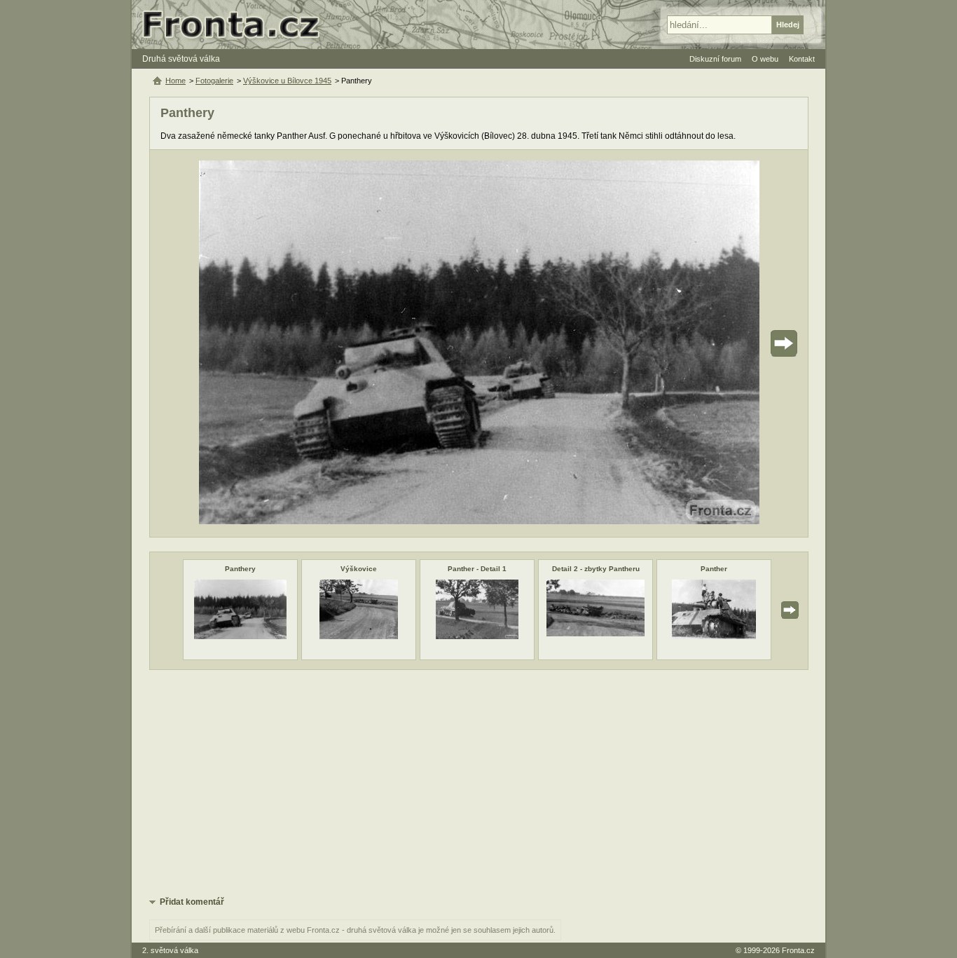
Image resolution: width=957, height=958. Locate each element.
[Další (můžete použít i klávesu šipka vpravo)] (744, 343)
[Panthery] (240, 636)
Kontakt (802, 59)
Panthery (240, 569)
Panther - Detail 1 (477, 569)
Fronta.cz (798, 950)
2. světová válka (170, 950)
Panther (714, 569)
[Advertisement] (478, 782)
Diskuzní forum (715, 59)
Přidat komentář (192, 902)
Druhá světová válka (181, 59)
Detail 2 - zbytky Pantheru (596, 569)
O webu (765, 59)
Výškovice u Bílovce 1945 (287, 80)
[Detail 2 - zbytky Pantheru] (595, 633)
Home (175, 80)
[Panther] (713, 636)
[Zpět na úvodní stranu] (237, 24)
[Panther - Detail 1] (477, 636)
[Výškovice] (358, 636)
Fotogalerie (214, 80)
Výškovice (358, 569)
